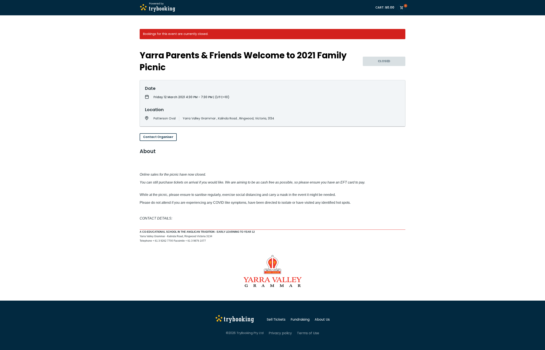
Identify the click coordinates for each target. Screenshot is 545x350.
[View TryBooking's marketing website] (234, 319)
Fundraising (300, 319)
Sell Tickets (276, 319)
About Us (322, 319)
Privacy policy (280, 333)
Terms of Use (308, 333)
